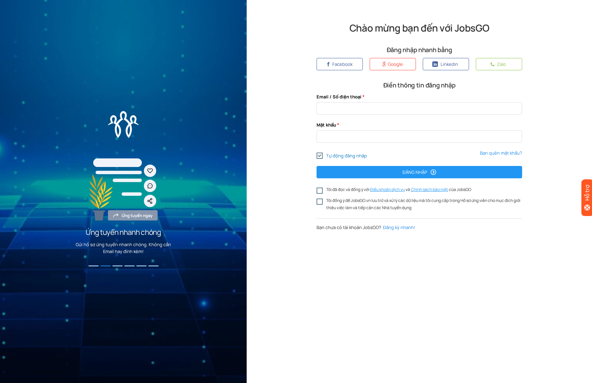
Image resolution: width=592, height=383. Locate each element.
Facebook (342, 64)
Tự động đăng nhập (346, 156)
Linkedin (449, 64)
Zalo (501, 64)
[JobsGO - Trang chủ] (123, 124)
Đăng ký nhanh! (399, 227)
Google (395, 64)
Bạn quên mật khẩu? (501, 153)
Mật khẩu (326, 125)
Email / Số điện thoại (339, 97)
